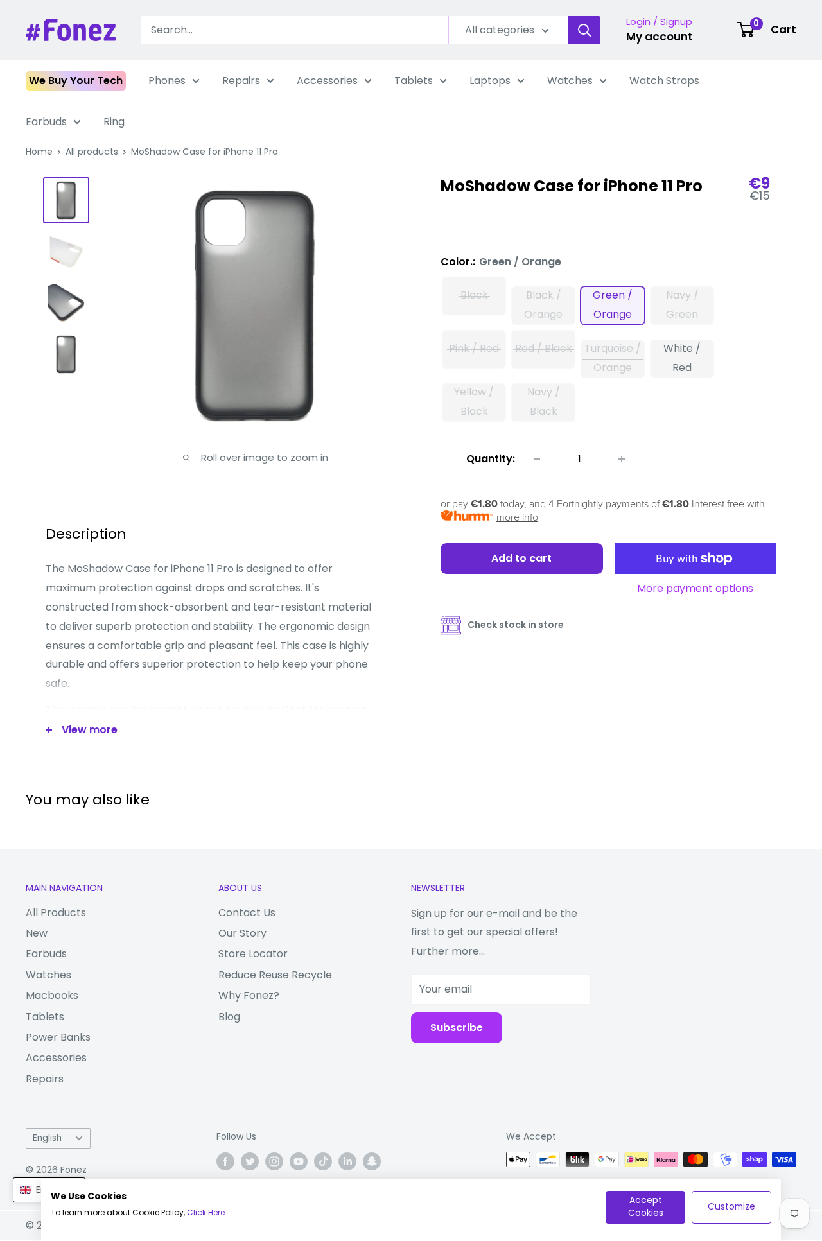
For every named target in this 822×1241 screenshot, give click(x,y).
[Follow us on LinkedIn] (347, 1161)
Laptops (490, 80)
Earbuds (46, 121)
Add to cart (521, 558)
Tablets (413, 80)
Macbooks (52, 995)
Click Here (206, 1212)
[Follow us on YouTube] (299, 1161)
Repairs (241, 80)
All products (92, 151)
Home (39, 151)
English (47, 1138)
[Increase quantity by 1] (621, 459)
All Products (56, 912)
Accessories (327, 80)
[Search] (584, 30)
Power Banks (58, 1037)
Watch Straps (664, 80)
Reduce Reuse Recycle (275, 975)
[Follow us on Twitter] (250, 1161)
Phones (167, 80)
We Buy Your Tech (76, 80)
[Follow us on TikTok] (323, 1161)
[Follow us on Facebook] (225, 1161)
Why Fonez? (248, 995)
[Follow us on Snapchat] (372, 1161)
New (37, 933)
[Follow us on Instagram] (274, 1161)
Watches (570, 80)
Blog (229, 1016)
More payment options (695, 588)
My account (659, 36)
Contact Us (246, 912)
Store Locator (253, 953)
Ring (114, 121)
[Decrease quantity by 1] (536, 459)
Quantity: (490, 458)
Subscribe (456, 1027)
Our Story (242, 933)
